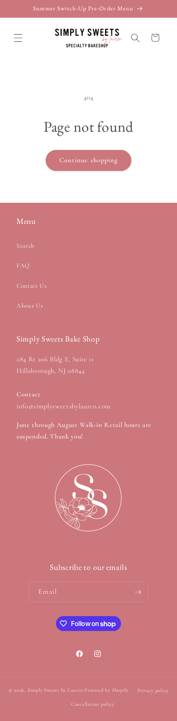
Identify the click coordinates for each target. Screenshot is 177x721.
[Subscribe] (138, 592)
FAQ (23, 265)
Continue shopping (88, 160)
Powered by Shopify (106, 690)
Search (25, 245)
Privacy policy (153, 690)
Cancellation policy (92, 704)
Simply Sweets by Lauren (55, 690)
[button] (18, 37)
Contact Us (31, 285)
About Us (29, 305)
